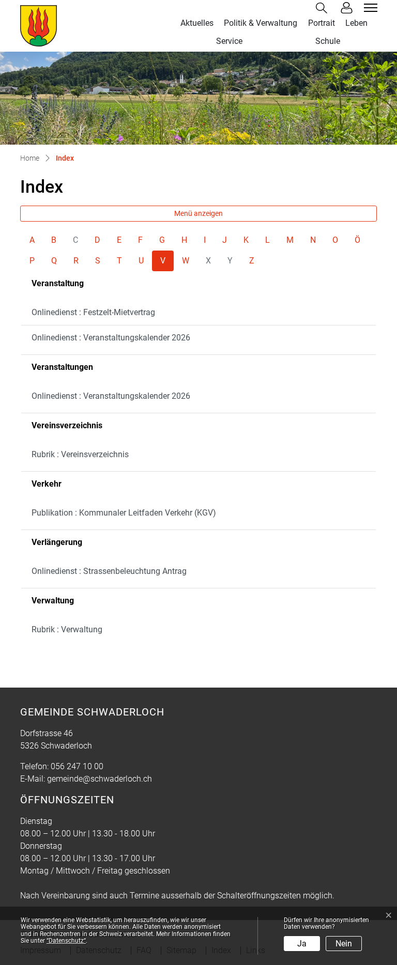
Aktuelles (196, 23)
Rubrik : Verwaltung (67, 629)
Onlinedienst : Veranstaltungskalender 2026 (111, 338)
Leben (356, 23)
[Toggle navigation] (369, 8)
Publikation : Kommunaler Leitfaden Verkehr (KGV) (124, 513)
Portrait (321, 23)
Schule (327, 41)
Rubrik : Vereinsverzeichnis (80, 454)
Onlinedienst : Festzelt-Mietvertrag (93, 312)
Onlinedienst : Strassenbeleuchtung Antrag (109, 571)
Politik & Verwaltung (260, 23)
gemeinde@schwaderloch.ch (99, 779)
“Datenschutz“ (66, 940)
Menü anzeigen (198, 213)
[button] (323, 8)
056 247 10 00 (77, 766)
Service (229, 41)
